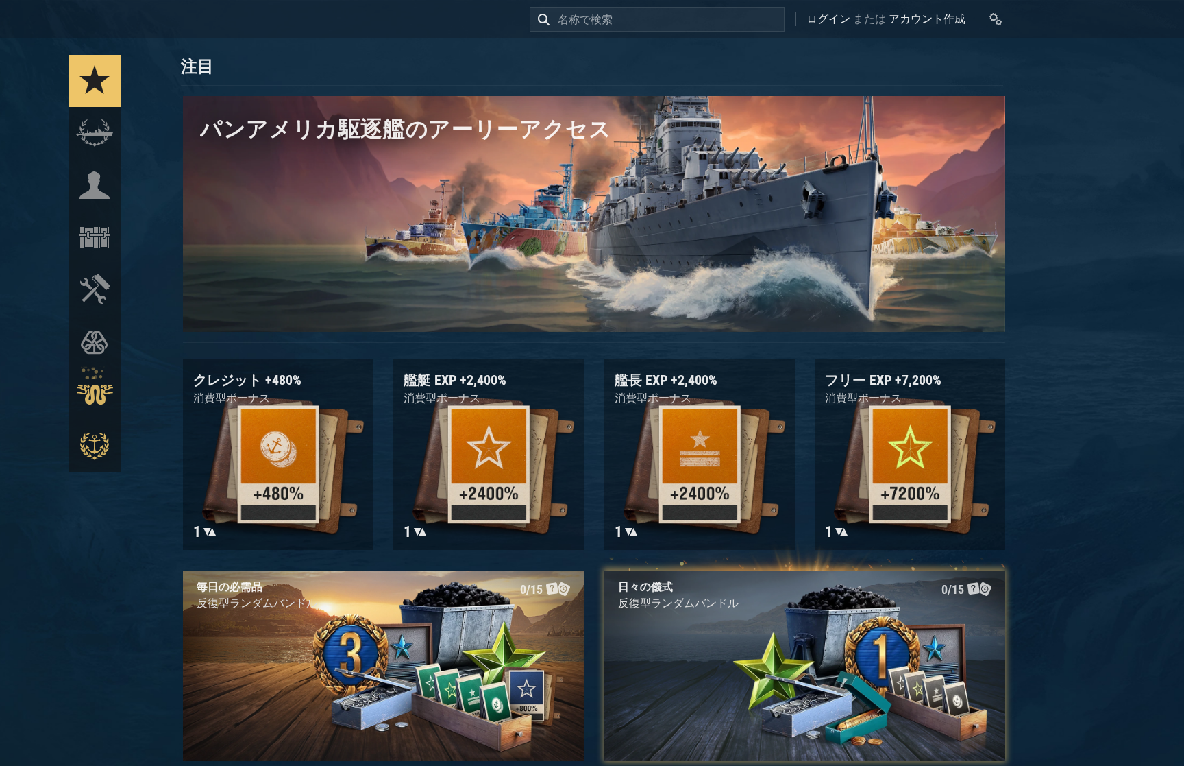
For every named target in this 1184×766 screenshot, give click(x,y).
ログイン (828, 18)
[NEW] (95, 81)
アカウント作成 (927, 18)
